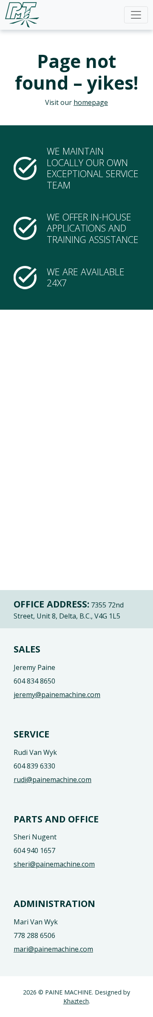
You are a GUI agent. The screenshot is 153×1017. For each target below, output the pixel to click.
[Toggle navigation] (136, 14)
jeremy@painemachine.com (57, 694)
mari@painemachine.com (53, 949)
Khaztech (76, 1001)
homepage (91, 102)
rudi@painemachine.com (52, 779)
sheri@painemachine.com (54, 864)
